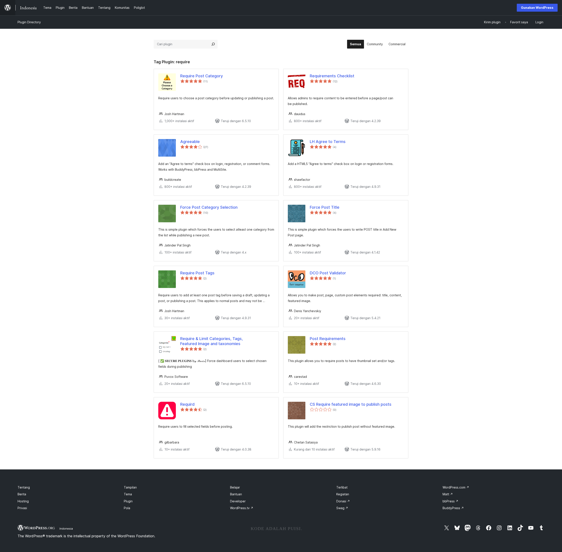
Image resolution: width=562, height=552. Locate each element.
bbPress (450, 501)
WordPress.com (456, 487)
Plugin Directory (29, 22)
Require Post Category (201, 76)
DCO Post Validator (328, 273)
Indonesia (66, 528)
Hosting (23, 501)
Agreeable (190, 141)
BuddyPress (453, 508)
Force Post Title (324, 207)
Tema (128, 494)
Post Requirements (328, 338)
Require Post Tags (197, 273)
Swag (342, 508)
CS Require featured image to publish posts (350, 404)
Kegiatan (342, 494)
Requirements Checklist (332, 76)
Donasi (343, 501)
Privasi (22, 508)
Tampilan (130, 487)
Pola (127, 508)
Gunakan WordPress (537, 7)
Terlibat (342, 487)
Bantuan (236, 494)
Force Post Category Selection (209, 207)
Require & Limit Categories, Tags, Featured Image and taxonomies (211, 341)
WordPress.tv (241, 508)
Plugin (128, 501)
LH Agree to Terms (328, 141)
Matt (448, 494)
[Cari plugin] (213, 44)
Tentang (24, 487)
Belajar (235, 487)
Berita (22, 494)
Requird (187, 404)
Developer (238, 501)
